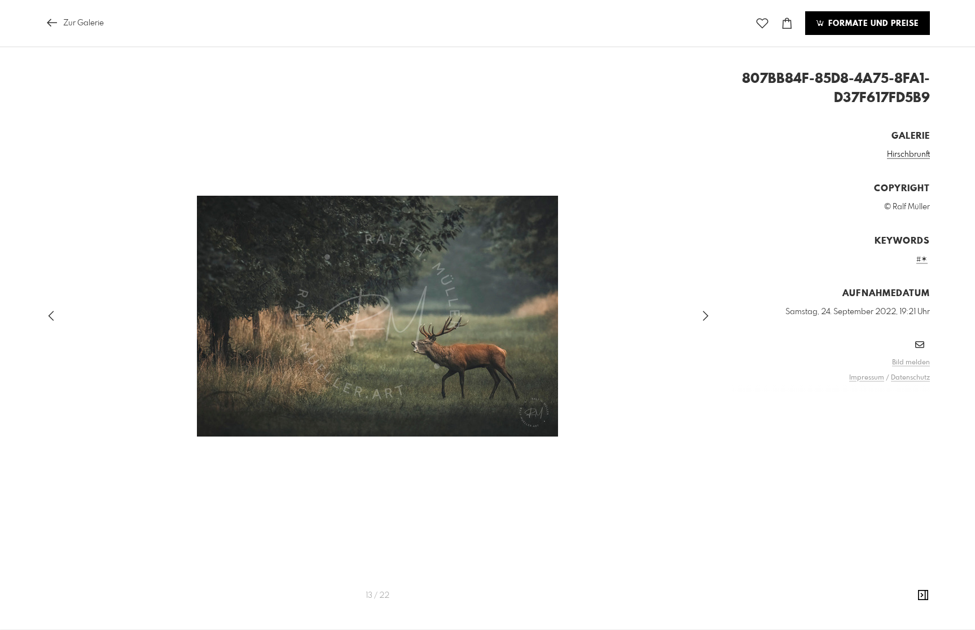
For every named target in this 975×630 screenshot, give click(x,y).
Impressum (866, 378)
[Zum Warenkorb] (787, 23)
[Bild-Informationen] (923, 595)
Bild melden (911, 362)
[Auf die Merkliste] (762, 23)
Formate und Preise (872, 24)
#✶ (922, 259)
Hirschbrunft (908, 154)
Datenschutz (910, 378)
